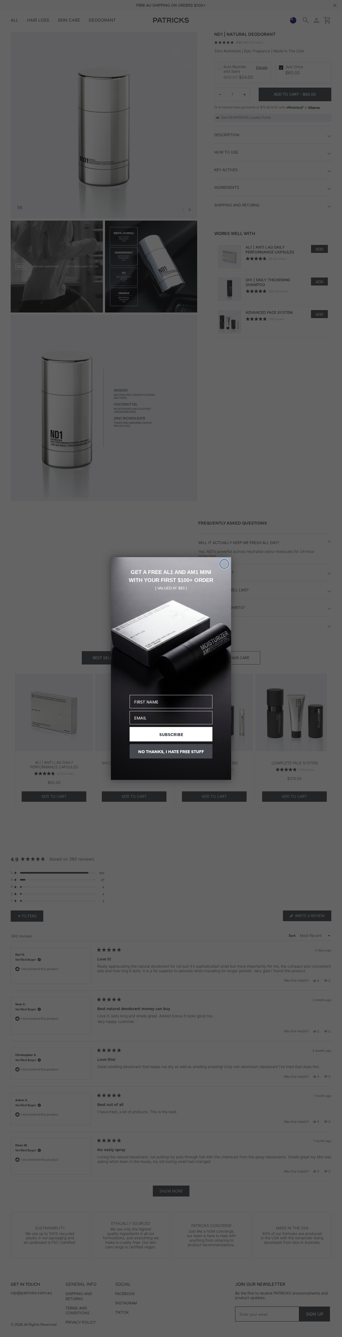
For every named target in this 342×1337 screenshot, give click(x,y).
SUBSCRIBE (171, 734)
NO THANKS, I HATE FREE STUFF (171, 751)
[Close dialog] (224, 564)
